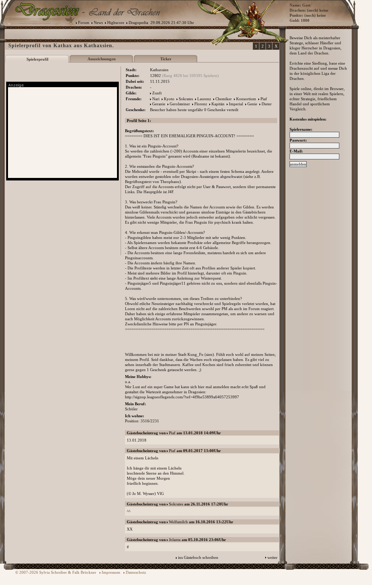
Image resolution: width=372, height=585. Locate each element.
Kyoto (169, 99)
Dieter (267, 104)
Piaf (263, 99)
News (98, 22)
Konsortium (246, 99)
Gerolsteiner (180, 104)
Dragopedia (138, 22)
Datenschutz (136, 572)
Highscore (115, 22)
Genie (252, 104)
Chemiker (223, 99)
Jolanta (175, 539)
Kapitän (218, 104)
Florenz (200, 104)
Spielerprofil (37, 59)
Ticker (165, 59)
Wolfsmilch (178, 522)
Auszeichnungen (102, 59)
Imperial (236, 104)
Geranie (158, 104)
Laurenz (204, 99)
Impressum (111, 572)
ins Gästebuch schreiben (198, 557)
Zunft (157, 93)
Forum (83, 22)
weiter (272, 557)
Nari (155, 99)
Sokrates (186, 99)
